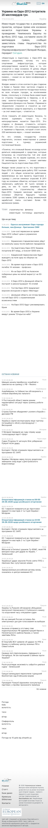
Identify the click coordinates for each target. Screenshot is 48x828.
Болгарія (43, 448)
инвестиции (14, 213)
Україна (42, 19)
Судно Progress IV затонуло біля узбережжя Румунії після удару (22, 442)
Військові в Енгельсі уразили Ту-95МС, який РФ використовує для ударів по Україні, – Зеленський (24, 551)
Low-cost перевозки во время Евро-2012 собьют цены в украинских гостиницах (20, 234)
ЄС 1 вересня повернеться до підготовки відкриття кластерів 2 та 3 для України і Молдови (21, 511)
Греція (44, 671)
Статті (5, 789)
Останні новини (10, 374)
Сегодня (17, 53)
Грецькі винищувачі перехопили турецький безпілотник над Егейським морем (22, 674)
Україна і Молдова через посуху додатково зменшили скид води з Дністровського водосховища (22, 461)
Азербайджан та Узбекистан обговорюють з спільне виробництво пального (22, 392)
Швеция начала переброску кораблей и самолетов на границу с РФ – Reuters (20, 383)
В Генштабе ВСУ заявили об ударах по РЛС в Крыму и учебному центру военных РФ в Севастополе (22, 644)
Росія (44, 380)
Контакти (6, 803)
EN (43, 3)
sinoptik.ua (26, 738)
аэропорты (39, 213)
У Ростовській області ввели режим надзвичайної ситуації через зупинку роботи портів (22, 402)
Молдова (42, 429)
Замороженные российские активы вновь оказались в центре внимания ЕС (21, 571)
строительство (16, 209)
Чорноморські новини (33, 785)
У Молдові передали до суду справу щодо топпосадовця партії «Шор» (21, 433)
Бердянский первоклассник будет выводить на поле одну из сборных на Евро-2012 (22, 257)
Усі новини (41, 689)
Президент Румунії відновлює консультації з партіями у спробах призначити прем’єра (22, 683)
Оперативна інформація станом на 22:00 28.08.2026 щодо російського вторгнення (21, 521)
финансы (29, 209)
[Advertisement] (24, 343)
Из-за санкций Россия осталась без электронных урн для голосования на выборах (23, 620)
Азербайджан (41, 389)
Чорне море (41, 439)
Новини (5, 786)
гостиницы (27, 213)
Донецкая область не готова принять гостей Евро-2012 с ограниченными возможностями (24, 297)
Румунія (43, 605)
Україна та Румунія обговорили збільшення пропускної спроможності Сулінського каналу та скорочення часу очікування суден (23, 610)
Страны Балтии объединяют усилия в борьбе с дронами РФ (23, 412)
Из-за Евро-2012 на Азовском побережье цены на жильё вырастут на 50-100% (22, 274)
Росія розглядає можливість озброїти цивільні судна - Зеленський (23, 665)
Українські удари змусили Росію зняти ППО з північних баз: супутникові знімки (23, 562)
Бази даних (7, 793)
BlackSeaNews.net (25, 798)
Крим (44, 626)
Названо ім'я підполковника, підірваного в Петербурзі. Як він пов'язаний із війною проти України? (23, 655)
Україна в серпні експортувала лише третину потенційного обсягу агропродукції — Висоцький (22, 423)
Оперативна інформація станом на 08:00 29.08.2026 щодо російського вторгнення (21, 500)
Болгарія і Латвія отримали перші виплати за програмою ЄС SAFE (22, 451)
